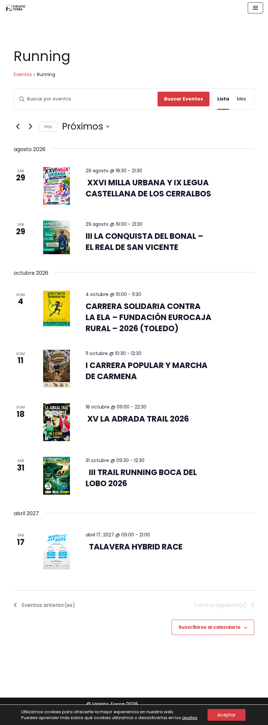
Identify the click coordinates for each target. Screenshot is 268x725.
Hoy (48, 126)
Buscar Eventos (183, 99)
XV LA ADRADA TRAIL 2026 (137, 418)
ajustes (189, 718)
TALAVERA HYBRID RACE (134, 546)
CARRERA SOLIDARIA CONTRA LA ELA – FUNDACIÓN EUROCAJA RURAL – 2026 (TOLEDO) (148, 317)
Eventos (23, 74)
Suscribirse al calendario (209, 627)
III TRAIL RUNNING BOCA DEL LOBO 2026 (141, 478)
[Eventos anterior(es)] (18, 127)
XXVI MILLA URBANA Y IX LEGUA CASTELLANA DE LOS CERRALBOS (148, 188)
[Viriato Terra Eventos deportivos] (15, 8)
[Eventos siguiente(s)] (30, 127)
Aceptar (226, 715)
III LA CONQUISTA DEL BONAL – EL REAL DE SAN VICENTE (144, 242)
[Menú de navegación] (255, 7)
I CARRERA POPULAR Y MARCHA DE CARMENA (147, 371)
